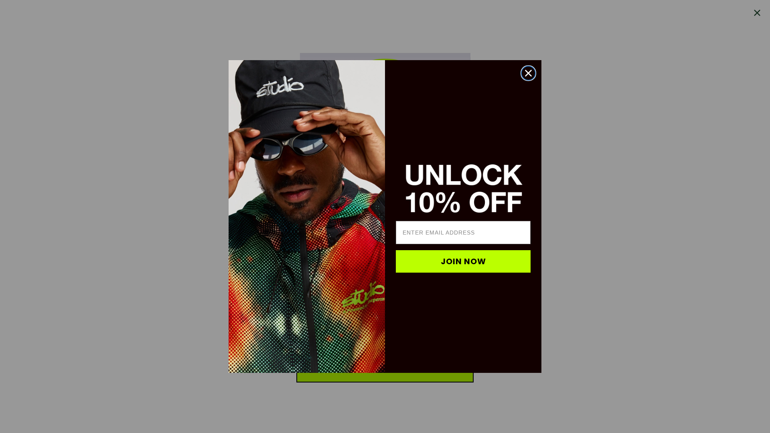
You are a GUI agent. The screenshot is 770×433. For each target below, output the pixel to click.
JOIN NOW (463, 261)
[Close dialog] (528, 73)
